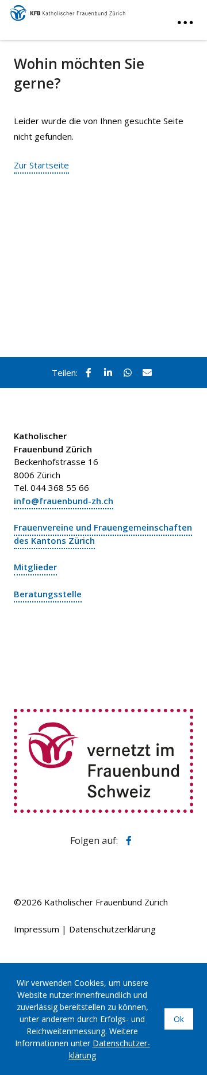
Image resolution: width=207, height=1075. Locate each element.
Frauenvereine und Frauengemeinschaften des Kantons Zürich (103, 533)
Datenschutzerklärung (112, 929)
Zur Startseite (41, 165)
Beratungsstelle (48, 594)
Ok (179, 1018)
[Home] (67, 10)
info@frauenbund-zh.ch (63, 500)
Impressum (36, 929)
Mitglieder (35, 567)
